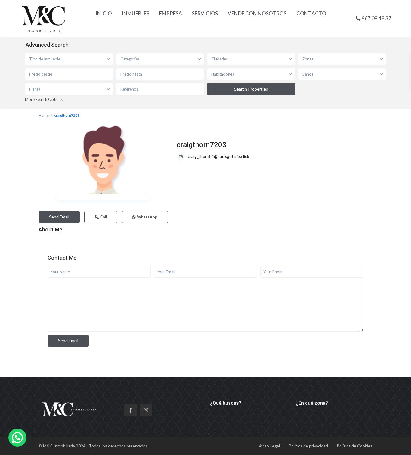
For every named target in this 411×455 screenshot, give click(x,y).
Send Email (59, 216)
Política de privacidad (308, 445)
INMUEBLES (135, 13)
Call (103, 216)
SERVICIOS (205, 13)
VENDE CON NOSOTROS (257, 13)
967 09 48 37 (376, 18)
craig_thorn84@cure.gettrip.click (218, 156)
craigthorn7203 (202, 145)
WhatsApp (146, 216)
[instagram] (146, 410)
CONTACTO (311, 13)
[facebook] (130, 410)
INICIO (104, 13)
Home (44, 115)
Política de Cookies (354, 445)
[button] (17, 438)
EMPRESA (170, 13)
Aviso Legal (269, 445)
